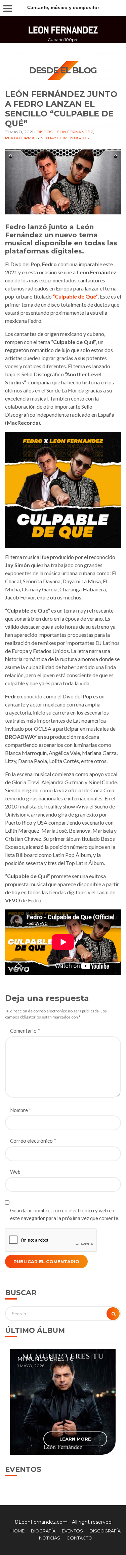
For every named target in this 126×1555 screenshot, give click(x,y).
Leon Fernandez (73, 131)
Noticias (49, 1538)
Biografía (43, 1530)
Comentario (25, 1031)
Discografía (105, 1530)
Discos (44, 131)
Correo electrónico (33, 1141)
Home (17, 1530)
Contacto (79, 1538)
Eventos (72, 1530)
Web (15, 1172)
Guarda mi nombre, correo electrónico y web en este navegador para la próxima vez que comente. (64, 1214)
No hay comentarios (64, 137)
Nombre (20, 1110)
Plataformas (21, 137)
